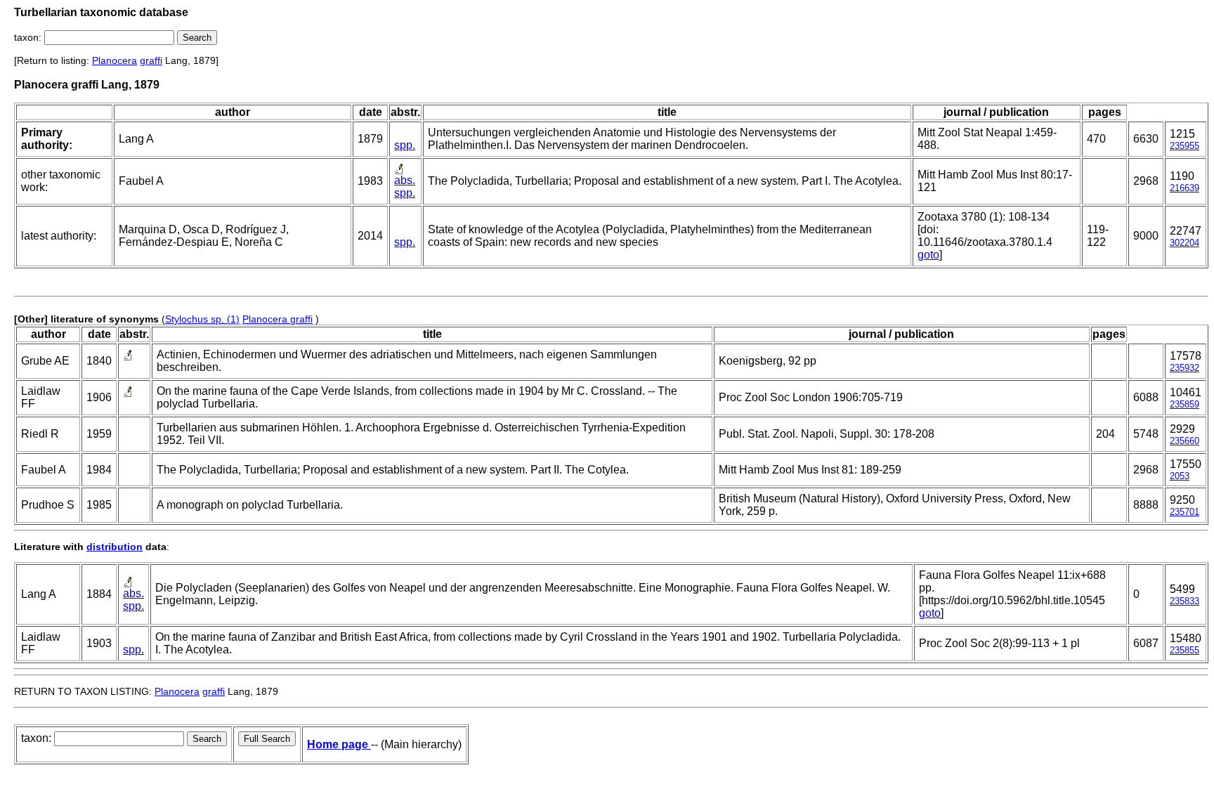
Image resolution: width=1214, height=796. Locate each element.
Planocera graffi (277, 319)
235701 (1184, 512)
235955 (1184, 146)
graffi (151, 60)
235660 (1184, 441)
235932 (1184, 368)
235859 (1184, 404)
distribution (114, 546)
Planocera (114, 60)
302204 (1184, 242)
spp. (404, 145)
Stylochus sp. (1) (202, 319)
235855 (1184, 650)
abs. (404, 180)
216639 (1184, 188)
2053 (1179, 476)
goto (928, 255)
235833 (1184, 601)
